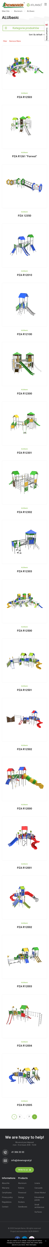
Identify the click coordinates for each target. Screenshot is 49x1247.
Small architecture (39, 1206)
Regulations (6, 1202)
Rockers (21, 1202)
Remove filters (15, 41)
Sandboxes (22, 1207)
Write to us (23, 1170)
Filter (5, 41)
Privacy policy (7, 1197)
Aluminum (18, 11)
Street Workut (40, 1193)
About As (5, 1183)
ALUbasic (30, 11)
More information (31, 1245)
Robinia (21, 1188)
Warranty (5, 1188)
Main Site (5, 11)
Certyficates (7, 1193)
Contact (5, 1207)
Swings (21, 1197)
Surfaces (38, 1212)
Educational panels (39, 1198)
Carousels (38, 1188)
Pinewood (22, 1193)
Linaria (37, 1183)
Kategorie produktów (22, 28)
